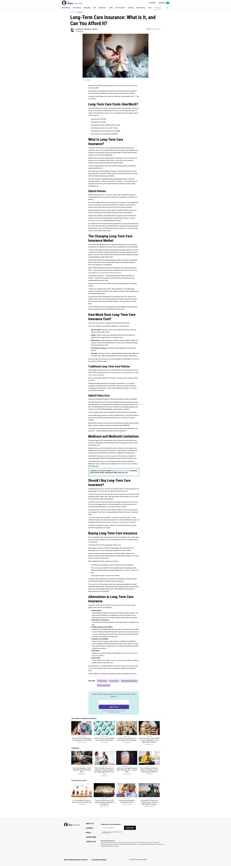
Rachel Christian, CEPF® (88, 29)
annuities (99, 641)
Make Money (66, 8)
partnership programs (108, 456)
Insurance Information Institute (124, 522)
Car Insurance (114, 681)
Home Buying (140, 8)
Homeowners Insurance (129, 681)
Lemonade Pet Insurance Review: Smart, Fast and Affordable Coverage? (149, 802)
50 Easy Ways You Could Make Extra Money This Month (104, 739)
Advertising (91, 837)
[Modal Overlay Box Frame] (113, 702)
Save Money (77, 8)
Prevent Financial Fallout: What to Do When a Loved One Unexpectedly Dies (149, 770)
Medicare (91, 150)
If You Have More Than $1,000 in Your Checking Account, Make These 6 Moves (149, 740)
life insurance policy (109, 195)
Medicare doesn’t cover (120, 471)
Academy (152, 3)
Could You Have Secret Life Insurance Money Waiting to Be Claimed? (104, 802)
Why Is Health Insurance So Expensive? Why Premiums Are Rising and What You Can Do (104, 771)
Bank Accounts (120, 8)
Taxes (150, 8)
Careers (89, 828)
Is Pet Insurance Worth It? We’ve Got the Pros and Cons (82, 801)
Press (88, 833)
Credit (111, 8)
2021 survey (110, 113)
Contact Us (91, 842)
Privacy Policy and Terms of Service (75, 859)
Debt (94, 8)
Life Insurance (102, 681)
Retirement (102, 8)
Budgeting (87, 8)
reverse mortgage (118, 660)
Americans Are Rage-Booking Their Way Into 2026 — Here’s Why (126, 770)
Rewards (164, 3)
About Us (90, 824)
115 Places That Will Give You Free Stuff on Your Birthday (127, 739)
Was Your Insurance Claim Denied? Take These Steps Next (82, 770)
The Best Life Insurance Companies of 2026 (127, 801)
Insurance (157, 8)
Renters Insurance (103, 685)
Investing (131, 8)
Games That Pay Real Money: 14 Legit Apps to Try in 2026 (82, 739)
